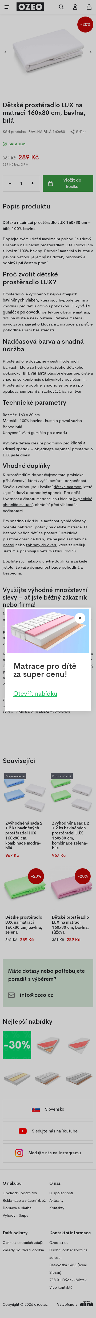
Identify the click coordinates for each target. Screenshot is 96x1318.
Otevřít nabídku (35, 693)
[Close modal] (80, 618)
